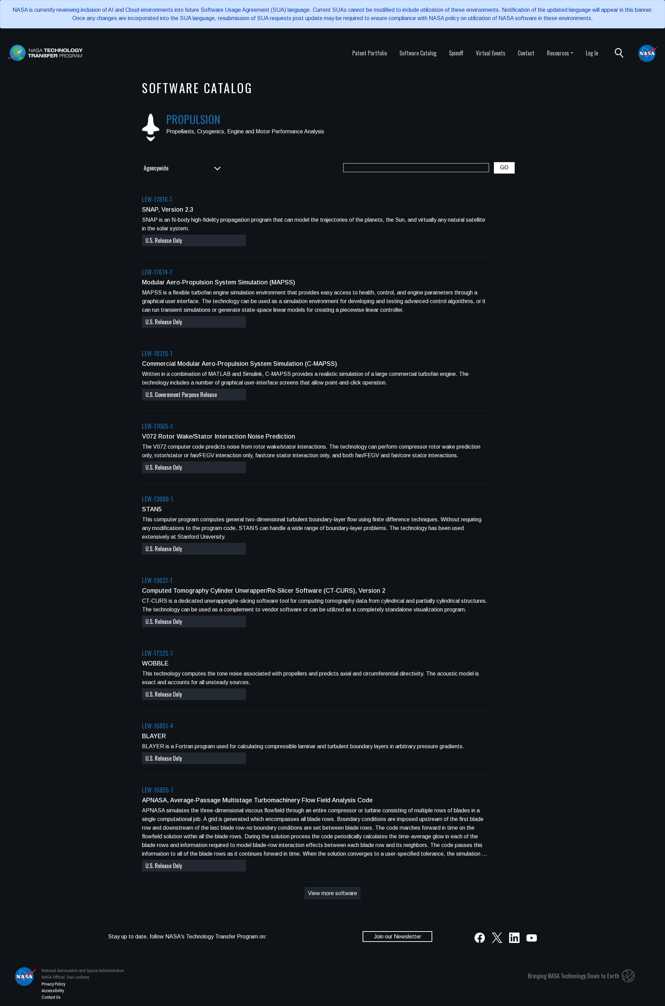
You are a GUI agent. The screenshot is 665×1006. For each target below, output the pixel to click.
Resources (558, 53)
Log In (592, 53)
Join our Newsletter (397, 936)
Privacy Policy (53, 984)
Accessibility (53, 990)
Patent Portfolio (369, 53)
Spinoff (456, 53)
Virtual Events (490, 53)
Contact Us (51, 997)
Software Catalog (417, 53)
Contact (526, 53)
